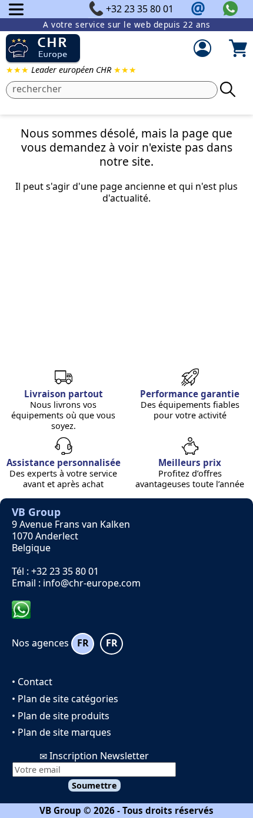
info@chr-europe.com (92, 582)
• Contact (32, 681)
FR (83, 642)
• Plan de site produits (60, 715)
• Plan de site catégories (65, 698)
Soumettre (94, 785)
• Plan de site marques (61, 732)
